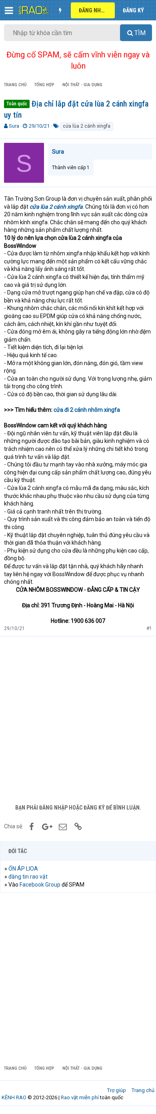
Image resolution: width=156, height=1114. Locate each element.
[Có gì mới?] (60, 10)
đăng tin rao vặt (28, 876)
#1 (149, 628)
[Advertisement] (78, 718)
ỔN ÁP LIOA (23, 868)
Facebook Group (40, 884)
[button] (9, 10)
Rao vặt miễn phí (80, 1097)
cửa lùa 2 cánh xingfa (86, 126)
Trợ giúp (116, 1090)
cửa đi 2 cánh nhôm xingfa (87, 410)
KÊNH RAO (14, 1097)
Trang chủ (143, 1090)
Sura (14, 126)
